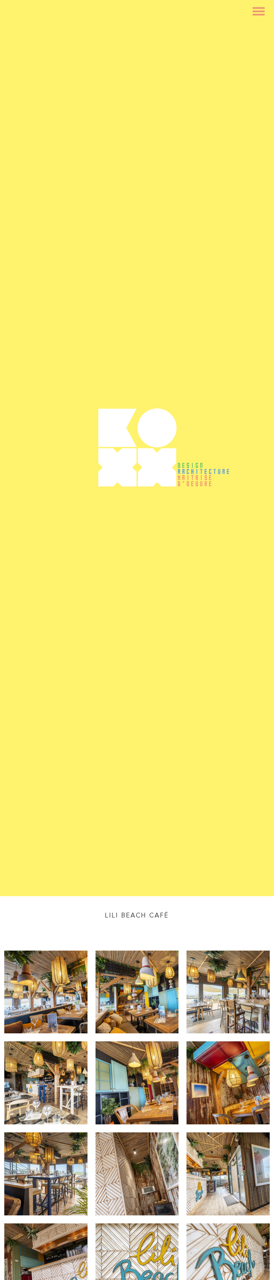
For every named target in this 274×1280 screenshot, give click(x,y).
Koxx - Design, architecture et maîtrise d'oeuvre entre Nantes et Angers (137, 448)
